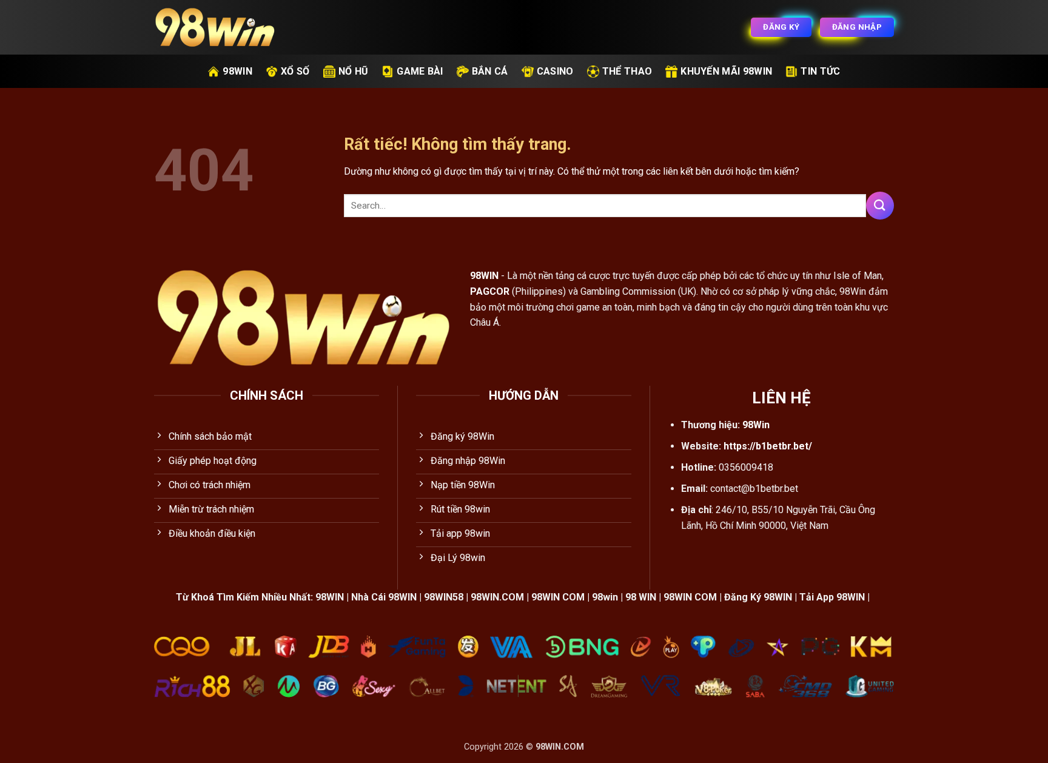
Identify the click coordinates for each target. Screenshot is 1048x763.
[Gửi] (880, 205)
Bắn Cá (490, 71)
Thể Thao (627, 71)
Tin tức (820, 71)
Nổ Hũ (353, 71)
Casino (555, 71)
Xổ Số (295, 71)
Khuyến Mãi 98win (726, 71)
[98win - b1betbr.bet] (214, 27)
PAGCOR (489, 291)
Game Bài (420, 71)
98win (237, 71)
